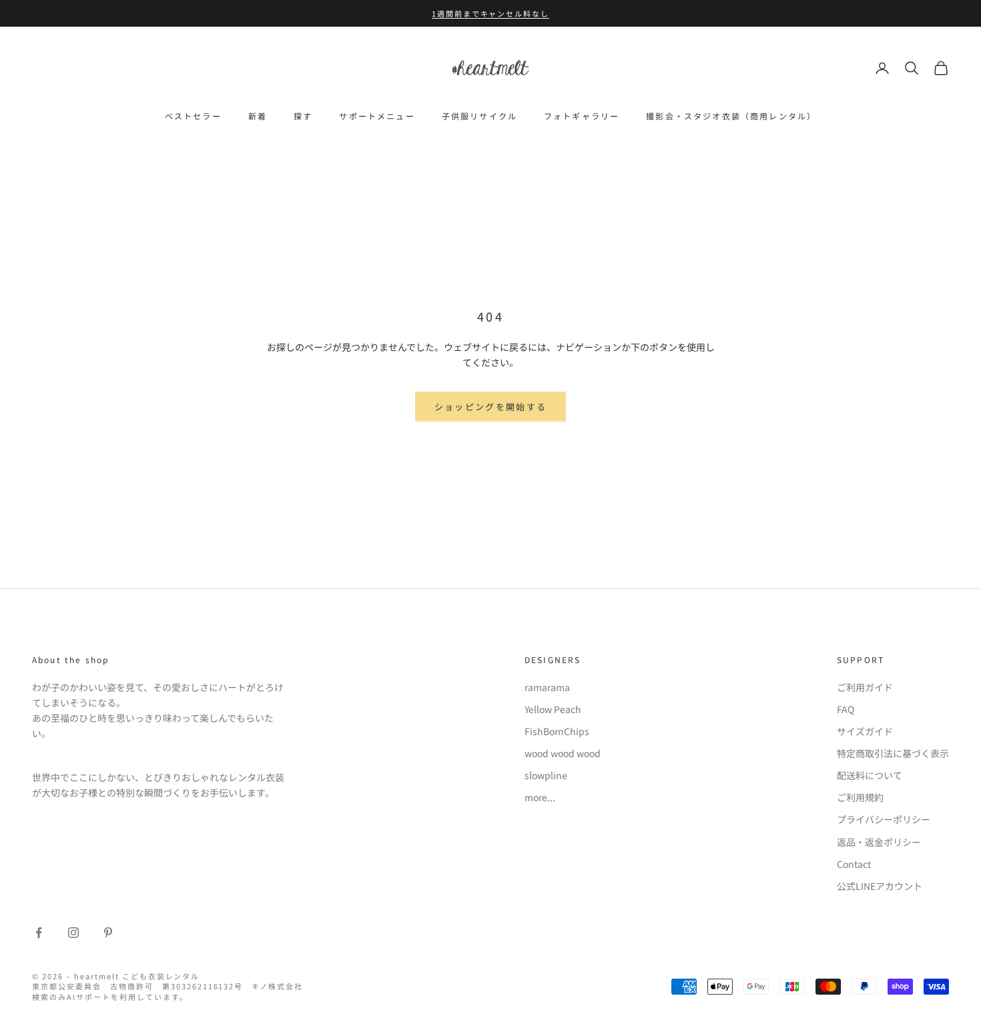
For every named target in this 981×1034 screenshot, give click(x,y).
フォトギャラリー (581, 115)
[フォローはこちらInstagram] (73, 932)
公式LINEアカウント (879, 886)
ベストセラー (193, 115)
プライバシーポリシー (883, 819)
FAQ (845, 709)
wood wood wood (563, 753)
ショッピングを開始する (490, 406)
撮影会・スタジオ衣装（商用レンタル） (731, 115)
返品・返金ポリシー (879, 842)
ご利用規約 (860, 797)
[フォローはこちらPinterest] (108, 932)
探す (303, 115)
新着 (257, 115)
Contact (854, 864)
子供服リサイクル (479, 115)
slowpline (546, 775)
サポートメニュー (376, 115)
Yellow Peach (553, 709)
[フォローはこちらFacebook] (38, 932)
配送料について (869, 775)
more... (540, 797)
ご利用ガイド (865, 687)
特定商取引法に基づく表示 (893, 753)
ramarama (547, 687)
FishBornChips (557, 731)
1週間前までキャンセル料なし (491, 13)
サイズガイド (865, 731)
